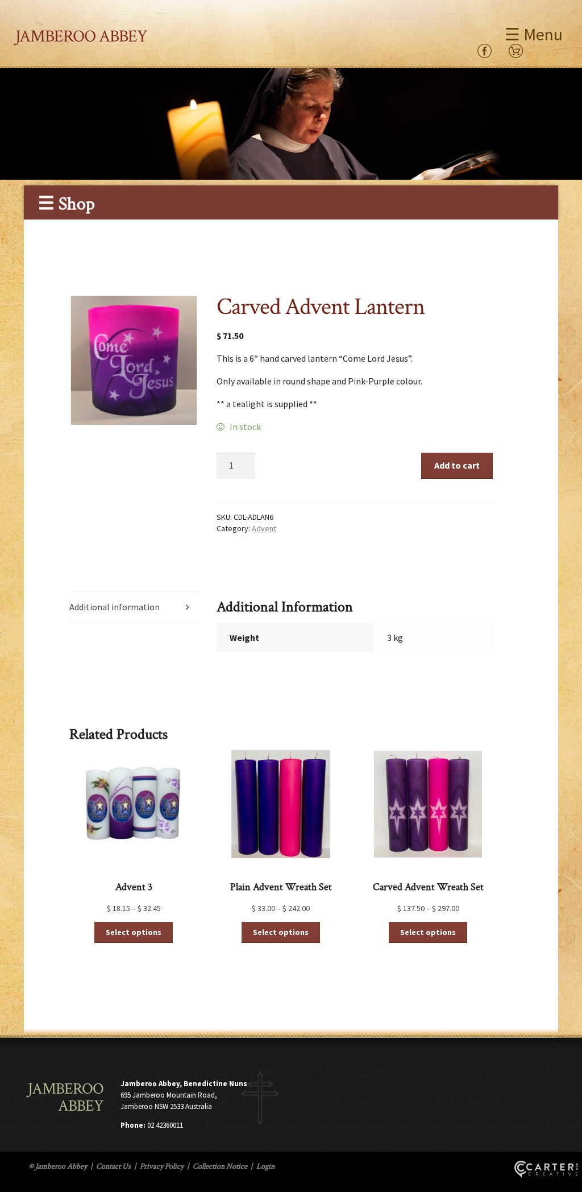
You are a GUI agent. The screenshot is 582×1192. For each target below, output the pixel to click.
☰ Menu (534, 34)
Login (265, 1166)
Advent (264, 528)
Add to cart (457, 465)
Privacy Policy (162, 1166)
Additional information (114, 606)
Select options (133, 932)
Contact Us (113, 1166)
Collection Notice (220, 1166)
